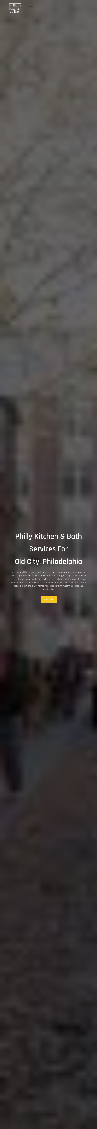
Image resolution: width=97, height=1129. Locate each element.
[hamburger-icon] (31, 8)
